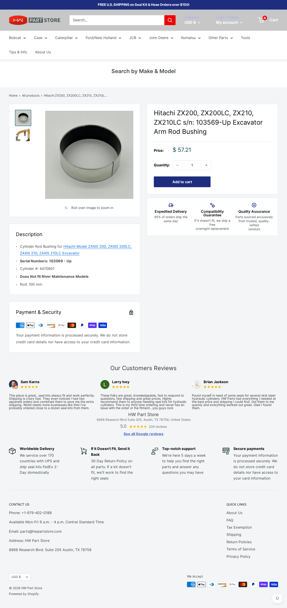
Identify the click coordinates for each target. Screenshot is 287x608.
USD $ (16, 577)
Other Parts (218, 37)
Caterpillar (64, 37)
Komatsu (188, 37)
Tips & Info (18, 52)
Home (13, 95)
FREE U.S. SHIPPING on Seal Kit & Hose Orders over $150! (143, 4)
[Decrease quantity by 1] (177, 165)
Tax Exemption (239, 527)
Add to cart (182, 182)
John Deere (158, 37)
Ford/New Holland (101, 37)
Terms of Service (240, 549)
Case (38, 37)
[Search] (170, 20)
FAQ (229, 520)
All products (30, 95)
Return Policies (239, 542)
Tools (245, 37)
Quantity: (162, 165)
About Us (43, 52)
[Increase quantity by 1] (206, 165)
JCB (132, 37)
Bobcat (15, 37)
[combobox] (117, 20)
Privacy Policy (238, 556)
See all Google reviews (143, 434)
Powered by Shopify (24, 594)
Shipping (233, 534)
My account (227, 22)
